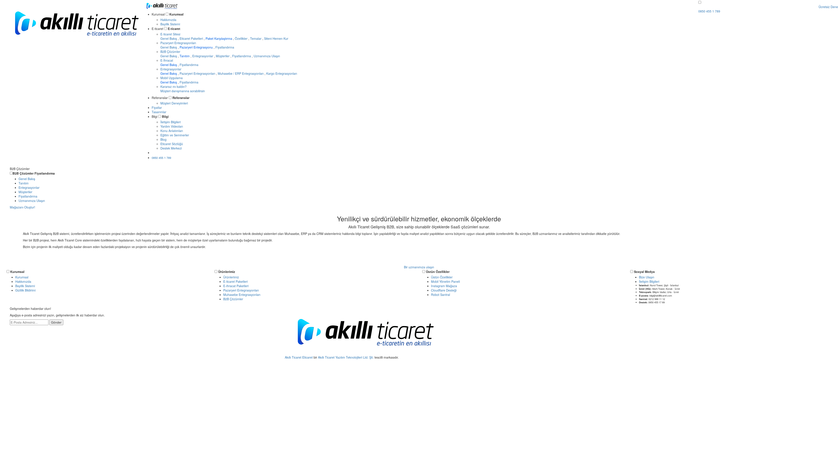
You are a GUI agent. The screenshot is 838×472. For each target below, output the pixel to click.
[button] (699, 2)
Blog (163, 139)
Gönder (56, 322)
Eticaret (307, 357)
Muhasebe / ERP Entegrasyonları (241, 73)
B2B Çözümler (170, 51)
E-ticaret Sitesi (170, 34)
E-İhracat (166, 60)
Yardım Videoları (171, 126)
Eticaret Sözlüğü (171, 144)
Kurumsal (176, 14)
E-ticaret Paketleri (235, 281)
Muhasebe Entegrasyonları (241, 294)
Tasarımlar (159, 112)
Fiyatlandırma (224, 47)
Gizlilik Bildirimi (25, 290)
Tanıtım (185, 56)
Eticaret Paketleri (192, 38)
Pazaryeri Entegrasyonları (178, 43)
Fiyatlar (157, 107)
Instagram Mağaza (444, 286)
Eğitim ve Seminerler (174, 135)
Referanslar (180, 97)
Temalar (256, 38)
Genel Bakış (169, 38)
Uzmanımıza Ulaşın (267, 56)
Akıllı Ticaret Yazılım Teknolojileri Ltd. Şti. (346, 357)
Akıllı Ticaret (293, 357)
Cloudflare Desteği (444, 290)
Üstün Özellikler (438, 271)
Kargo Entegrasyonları (281, 73)
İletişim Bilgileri (170, 122)
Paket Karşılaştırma (219, 38)
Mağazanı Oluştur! (22, 207)
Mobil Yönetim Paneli (445, 281)
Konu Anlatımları (171, 130)
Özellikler (241, 38)
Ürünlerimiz (226, 271)
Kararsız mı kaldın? (182, 88)
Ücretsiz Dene (165, 152)
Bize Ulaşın (646, 277)
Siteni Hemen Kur (276, 38)
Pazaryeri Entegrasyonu (197, 47)
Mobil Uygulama (171, 78)
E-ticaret (174, 28)
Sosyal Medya (644, 271)
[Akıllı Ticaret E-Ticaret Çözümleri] (76, 42)
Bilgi (165, 116)
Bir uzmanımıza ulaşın (419, 267)
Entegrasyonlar (203, 56)
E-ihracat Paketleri (236, 286)
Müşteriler (223, 56)
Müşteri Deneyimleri (174, 103)
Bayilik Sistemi (170, 24)
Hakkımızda (168, 19)
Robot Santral (440, 294)
